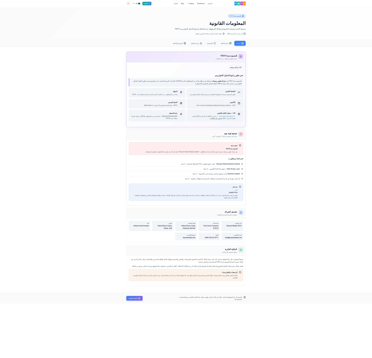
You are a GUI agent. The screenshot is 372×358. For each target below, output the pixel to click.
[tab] (240, 43)
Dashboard (201, 3)
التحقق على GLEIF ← (216, 118)
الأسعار (176, 3)
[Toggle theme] (128, 3)
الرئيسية (210, 3)
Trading (191, 3)
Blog (182, 3)
